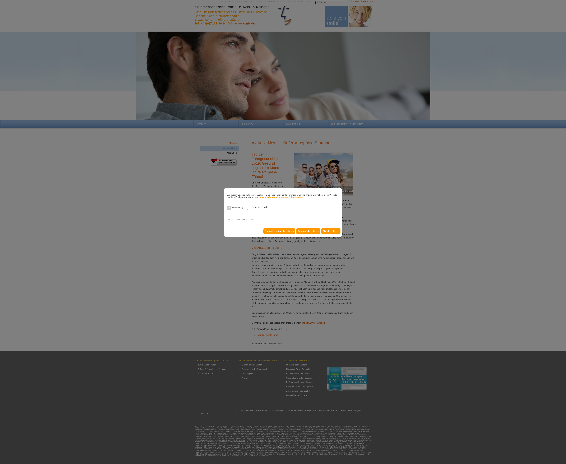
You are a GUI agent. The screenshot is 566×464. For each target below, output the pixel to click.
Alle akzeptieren (331, 231)
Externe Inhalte (260, 207)
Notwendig (237, 207)
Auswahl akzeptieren (308, 231)
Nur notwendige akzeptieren (279, 231)
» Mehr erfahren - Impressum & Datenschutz (282, 197)
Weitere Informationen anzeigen (240, 220)
